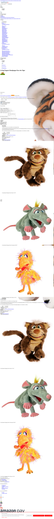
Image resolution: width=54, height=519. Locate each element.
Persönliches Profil (5, 17)
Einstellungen (29, 515)
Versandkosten (4, 485)
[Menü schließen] (2, 25)
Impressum (6, 517)
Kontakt (3, 492)
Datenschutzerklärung (5, 488)
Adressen (9, 17)
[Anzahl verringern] (2, 99)
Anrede (1, 108)
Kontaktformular (7, 481)
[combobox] (4, 4)
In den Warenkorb (3, 101)
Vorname (1, 109)
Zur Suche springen (10, 0)
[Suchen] (9, 4)
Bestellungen (12, 17)
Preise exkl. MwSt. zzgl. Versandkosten (5, 95)
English (3, 9)
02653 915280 (4, 479)
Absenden (2, 120)
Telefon (1, 111)
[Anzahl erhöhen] (6, 99)
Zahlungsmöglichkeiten (5, 486)
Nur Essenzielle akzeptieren (38, 515)
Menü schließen (4, 14)
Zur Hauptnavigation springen (17, 0)
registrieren (3, 16)
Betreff (1, 112)
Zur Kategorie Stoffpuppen (5, 49)
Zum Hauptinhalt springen (4, 0)
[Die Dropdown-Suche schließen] (11, 4)
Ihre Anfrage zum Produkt (4, 116)
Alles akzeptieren (48, 515)
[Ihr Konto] (1, 12)
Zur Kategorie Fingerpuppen (6, 44)
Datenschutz (3, 517)
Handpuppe (46, 128)
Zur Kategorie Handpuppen (5, 24)
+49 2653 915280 (4, 480)
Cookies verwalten (4, 493)
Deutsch (3, 60)
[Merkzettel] (0, 11)
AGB (3, 487)
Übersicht (1, 17)
